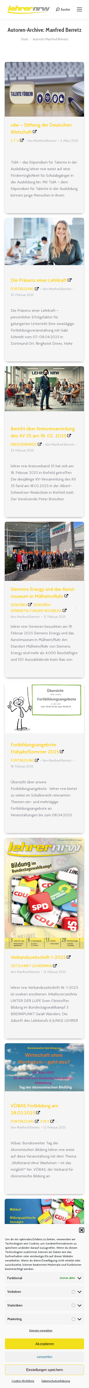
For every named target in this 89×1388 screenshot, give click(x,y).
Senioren (19, 605)
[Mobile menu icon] (79, 9)
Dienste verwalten (40, 1330)
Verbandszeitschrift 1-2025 (38, 957)
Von (42, 141)
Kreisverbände (24, 444)
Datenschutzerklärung (56, 1381)
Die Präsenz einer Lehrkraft (39, 280)
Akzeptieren (44, 1344)
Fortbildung (22, 289)
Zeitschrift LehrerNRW (31, 966)
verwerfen (44, 1357)
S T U (15, 141)
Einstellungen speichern (44, 1370)
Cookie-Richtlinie (23, 1381)
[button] (81, 1230)
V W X (44, 1121)
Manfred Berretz (63, 29)
